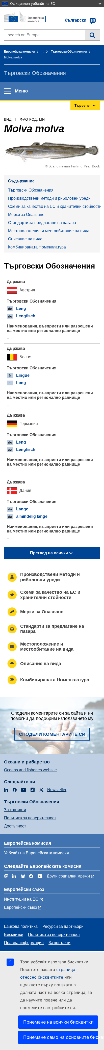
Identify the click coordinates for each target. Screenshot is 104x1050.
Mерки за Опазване (26, 214)
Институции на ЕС (21, 899)
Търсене (92, 35)
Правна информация (24, 943)
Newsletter (56, 790)
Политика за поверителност (30, 818)
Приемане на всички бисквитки (58, 1022)
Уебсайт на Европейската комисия (36, 853)
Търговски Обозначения (69, 51)
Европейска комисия (19, 51)
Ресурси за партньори (63, 926)
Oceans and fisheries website (30, 770)
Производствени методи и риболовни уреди (49, 198)
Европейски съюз (20, 907)
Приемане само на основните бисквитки (60, 1037)
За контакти (15, 810)
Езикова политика (21, 926)
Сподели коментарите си (52, 734)
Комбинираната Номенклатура (37, 247)
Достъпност (15, 826)
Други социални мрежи (68, 876)
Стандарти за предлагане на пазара (42, 223)
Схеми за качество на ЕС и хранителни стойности (54, 206)
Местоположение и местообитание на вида (48, 231)
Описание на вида (25, 239)
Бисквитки (13, 934)
